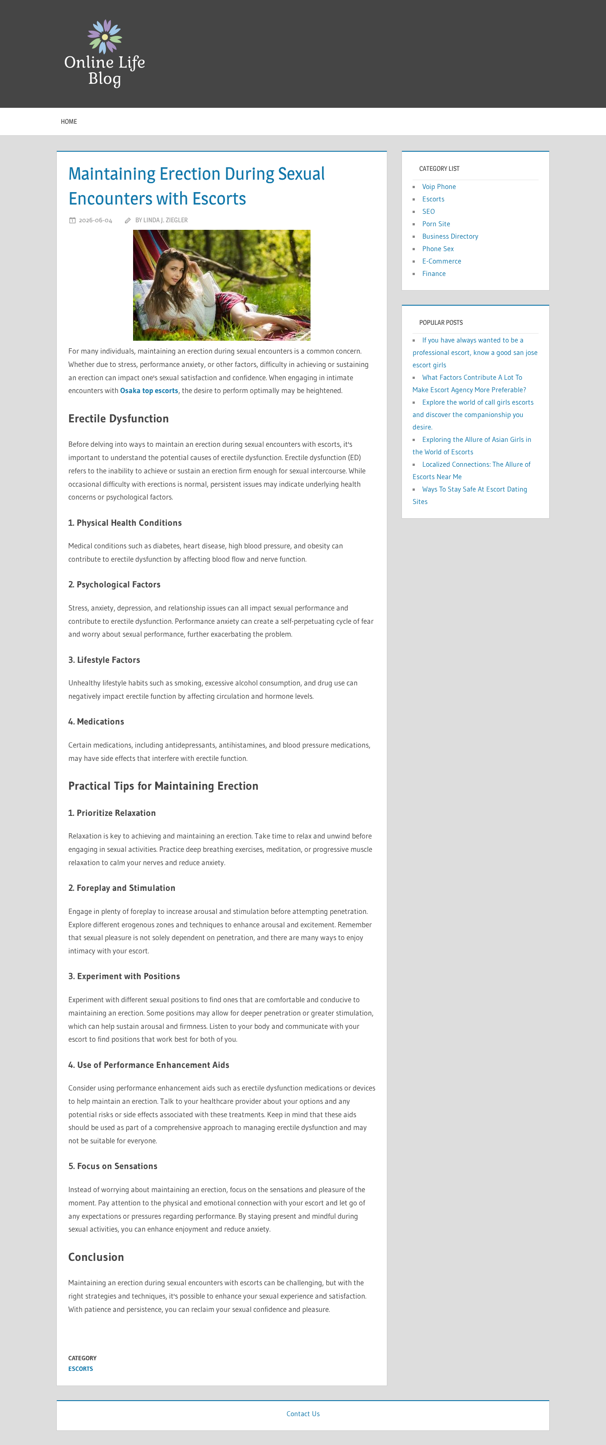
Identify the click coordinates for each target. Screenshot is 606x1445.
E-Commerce (441, 260)
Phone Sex (438, 248)
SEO (428, 211)
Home (69, 121)
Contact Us (303, 1413)
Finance (434, 273)
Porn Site (436, 223)
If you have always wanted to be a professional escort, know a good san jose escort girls (475, 352)
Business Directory (450, 236)
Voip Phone (439, 186)
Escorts (80, 1369)
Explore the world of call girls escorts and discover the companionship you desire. (473, 414)
